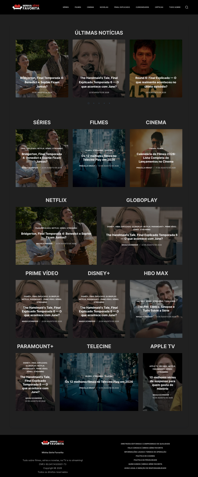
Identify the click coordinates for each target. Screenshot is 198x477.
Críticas (159, 7)
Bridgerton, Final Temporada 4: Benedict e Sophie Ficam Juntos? (42, 82)
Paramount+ (157, 227)
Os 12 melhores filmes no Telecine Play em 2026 (99, 381)
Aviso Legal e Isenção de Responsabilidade (145, 468)
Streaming (57, 148)
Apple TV (153, 366)
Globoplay (137, 227)
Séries (66, 7)
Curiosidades (142, 7)
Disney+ (111, 227)
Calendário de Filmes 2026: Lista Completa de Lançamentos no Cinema (156, 157)
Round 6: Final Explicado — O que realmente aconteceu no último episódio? (155, 82)
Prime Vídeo (170, 227)
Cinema (90, 7)
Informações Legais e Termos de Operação (145, 452)
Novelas (104, 7)
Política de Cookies (145, 456)
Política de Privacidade (145, 460)
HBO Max (141, 301)
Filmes (78, 7)
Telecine (108, 150)
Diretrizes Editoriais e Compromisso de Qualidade (145, 444)
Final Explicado (122, 7)
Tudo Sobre (174, 7)
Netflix (40, 148)
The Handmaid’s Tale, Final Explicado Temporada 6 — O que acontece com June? (99, 82)
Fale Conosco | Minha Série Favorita (145, 448)
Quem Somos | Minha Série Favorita (145, 464)
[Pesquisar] (186, 7)
